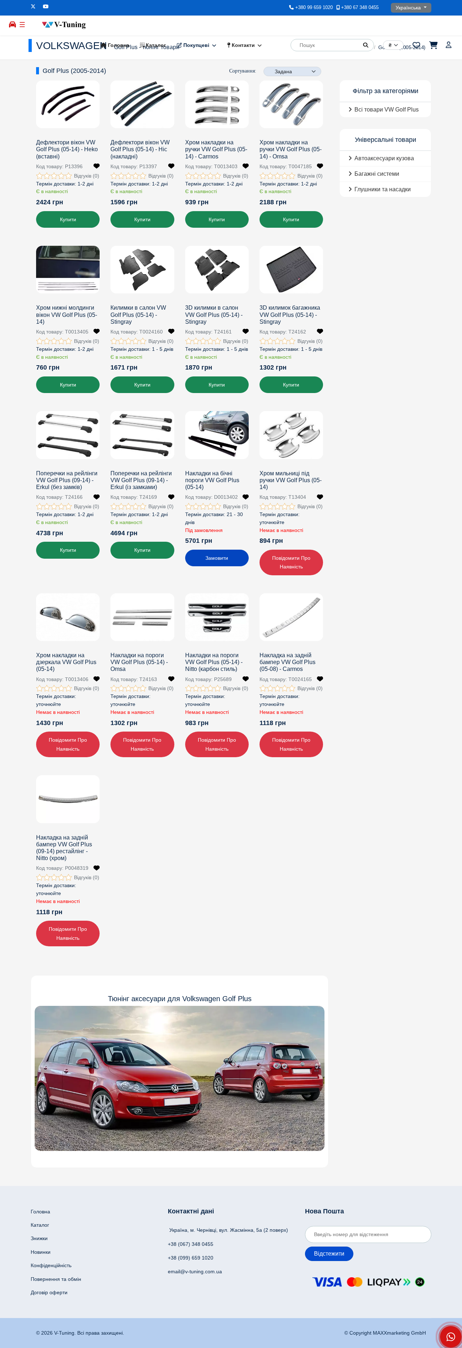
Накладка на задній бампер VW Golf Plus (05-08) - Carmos (287, 662)
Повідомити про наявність (291, 562)
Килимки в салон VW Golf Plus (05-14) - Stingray (138, 314)
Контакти (242, 45)
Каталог (155, 45)
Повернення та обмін (56, 1279)
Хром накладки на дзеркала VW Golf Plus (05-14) (66, 662)
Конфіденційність (51, 1265)
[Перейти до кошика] (433, 45)
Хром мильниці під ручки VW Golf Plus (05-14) (291, 480)
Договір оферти (49, 1292)
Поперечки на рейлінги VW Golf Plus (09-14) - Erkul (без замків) (66, 480)
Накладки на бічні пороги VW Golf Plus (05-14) (212, 480)
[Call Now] (451, 1337)
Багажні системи (376, 174)
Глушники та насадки (382, 189)
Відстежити (329, 1254)
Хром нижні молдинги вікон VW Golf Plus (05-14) (66, 314)
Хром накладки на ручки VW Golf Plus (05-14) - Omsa (291, 149)
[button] (365, 45)
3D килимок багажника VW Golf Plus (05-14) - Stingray (290, 314)
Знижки (39, 1238)
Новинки (41, 1252)
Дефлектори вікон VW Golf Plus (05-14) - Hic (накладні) (140, 149)
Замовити (216, 558)
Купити (68, 219)
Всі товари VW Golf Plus (386, 109)
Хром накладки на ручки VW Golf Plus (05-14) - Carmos (216, 149)
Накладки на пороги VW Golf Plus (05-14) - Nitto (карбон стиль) (214, 662)
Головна (117, 45)
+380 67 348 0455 (360, 7)
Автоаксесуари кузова (384, 158)
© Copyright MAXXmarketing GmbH (385, 1333)
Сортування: (242, 71)
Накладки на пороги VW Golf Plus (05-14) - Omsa (139, 662)
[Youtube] (46, 6)
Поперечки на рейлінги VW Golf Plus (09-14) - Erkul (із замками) (141, 480)
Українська (409, 7)
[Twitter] (33, 6)
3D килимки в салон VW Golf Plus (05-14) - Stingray (214, 314)
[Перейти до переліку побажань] (416, 45)
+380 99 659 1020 (314, 7)
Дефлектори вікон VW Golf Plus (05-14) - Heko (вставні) (67, 149)
